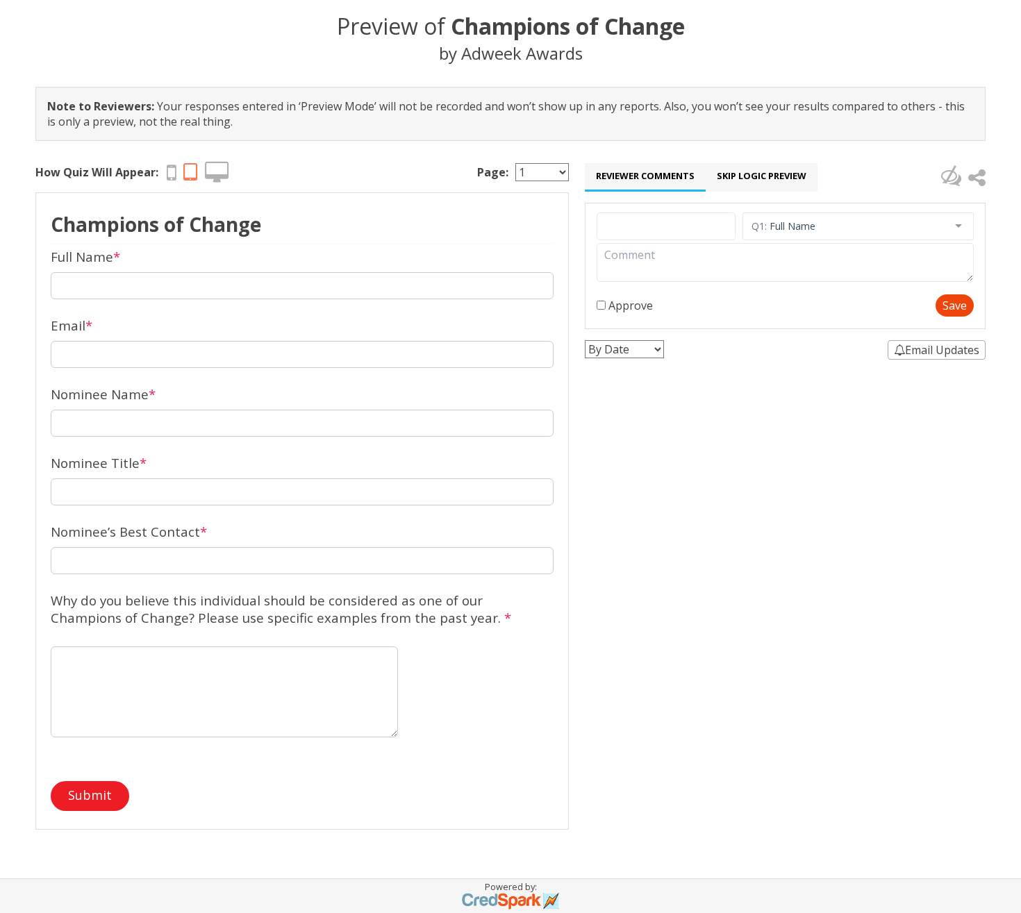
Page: (492, 172)
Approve (629, 305)
